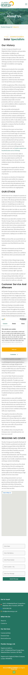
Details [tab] (14, 323)
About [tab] (23, 323)
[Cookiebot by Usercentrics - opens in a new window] (20, 319)
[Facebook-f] (14, 672)
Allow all (14, 349)
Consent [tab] (5, 323)
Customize (13, 354)
